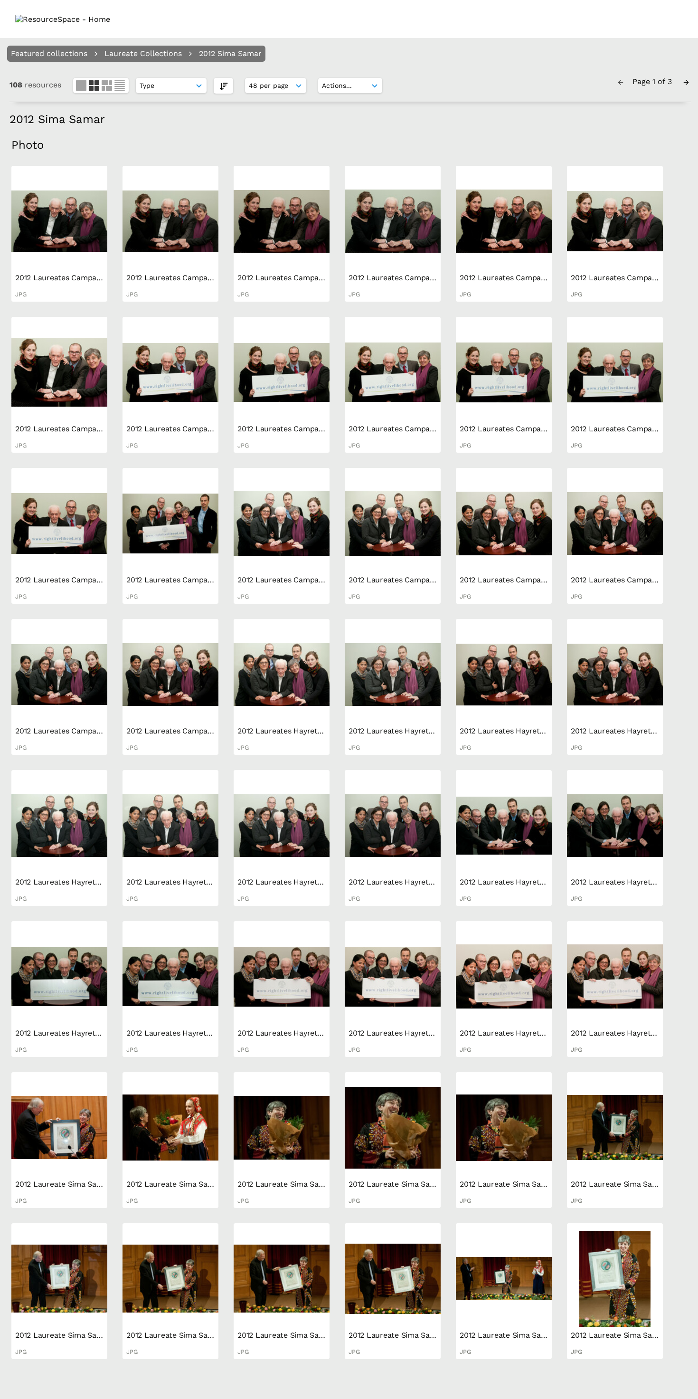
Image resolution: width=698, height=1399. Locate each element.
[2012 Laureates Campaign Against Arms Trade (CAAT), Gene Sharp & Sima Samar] (59, 221)
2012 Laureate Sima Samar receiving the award (99, 1184)
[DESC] (223, 86)
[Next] (686, 81)
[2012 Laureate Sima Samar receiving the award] (59, 1128)
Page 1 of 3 (653, 81)
